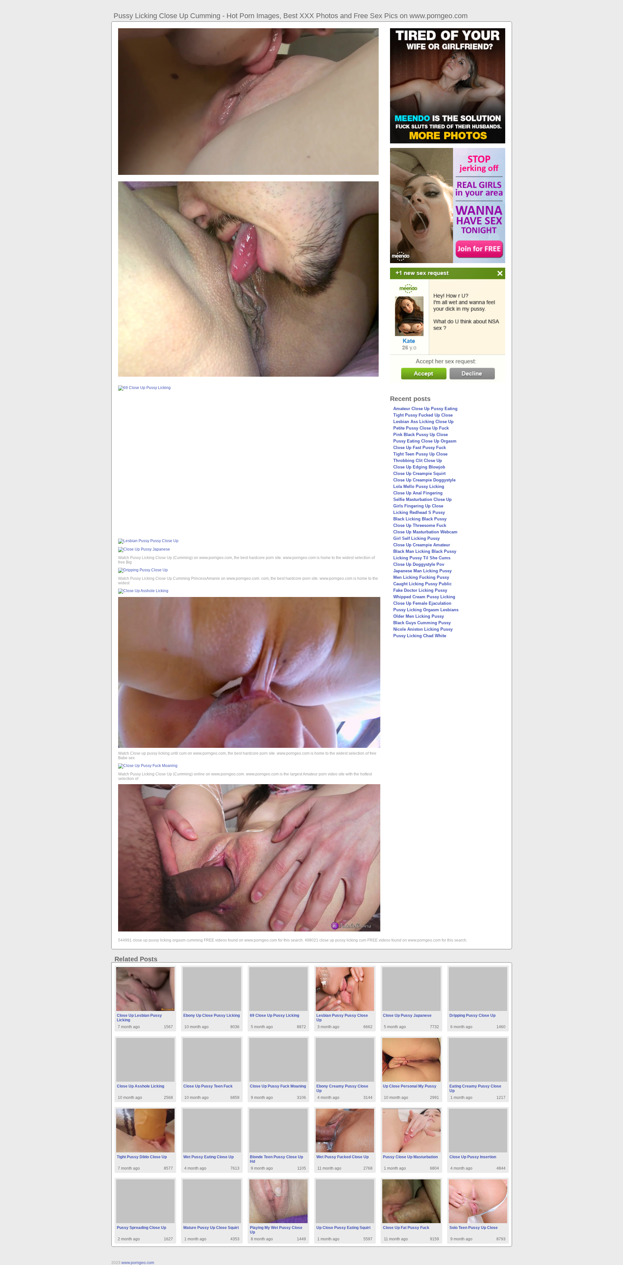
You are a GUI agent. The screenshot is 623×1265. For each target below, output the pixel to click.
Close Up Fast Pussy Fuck (419, 447)
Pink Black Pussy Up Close (420, 434)
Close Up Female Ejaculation (422, 603)
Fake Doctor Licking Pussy (420, 590)
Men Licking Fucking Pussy (421, 577)
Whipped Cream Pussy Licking (424, 596)
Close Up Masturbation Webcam (425, 531)
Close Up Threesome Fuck (419, 525)
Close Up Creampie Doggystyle (424, 480)
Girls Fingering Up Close (418, 506)
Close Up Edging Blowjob (419, 467)
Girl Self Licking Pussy (416, 538)
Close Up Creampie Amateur (421, 544)
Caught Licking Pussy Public (422, 583)
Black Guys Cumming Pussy (422, 622)
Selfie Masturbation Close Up (422, 499)
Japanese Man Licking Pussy (422, 570)
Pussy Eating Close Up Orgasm (425, 441)
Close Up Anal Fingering (418, 493)
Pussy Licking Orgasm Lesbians (425, 609)
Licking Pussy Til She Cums (421, 557)
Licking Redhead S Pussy (419, 512)
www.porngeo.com (137, 1262)
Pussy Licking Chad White (419, 635)
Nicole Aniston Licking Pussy (423, 629)
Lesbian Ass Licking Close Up (423, 421)
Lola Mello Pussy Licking (418, 486)
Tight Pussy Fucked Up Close (423, 415)
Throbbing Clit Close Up (417, 460)
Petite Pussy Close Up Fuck (421, 428)
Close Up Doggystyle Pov (418, 564)
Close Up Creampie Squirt (419, 473)
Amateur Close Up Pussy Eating (425, 408)
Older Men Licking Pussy (418, 616)
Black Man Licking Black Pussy (424, 551)
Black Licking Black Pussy (419, 519)
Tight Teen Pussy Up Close (420, 454)
